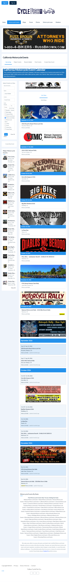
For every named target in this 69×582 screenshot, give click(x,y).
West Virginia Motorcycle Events (39, 535)
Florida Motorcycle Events (45, 505)
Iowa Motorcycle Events (47, 509)
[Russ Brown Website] (34, 48)
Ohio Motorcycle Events (44, 525)
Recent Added (28, 62)
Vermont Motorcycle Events (32, 533)
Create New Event (49, 62)
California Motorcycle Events (47, 501)
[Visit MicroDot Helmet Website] (43, 88)
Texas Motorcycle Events (48, 531)
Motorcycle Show (8, 120)
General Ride (9, 114)
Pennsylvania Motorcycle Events (50, 527)
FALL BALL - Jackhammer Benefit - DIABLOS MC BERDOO (38, 256)
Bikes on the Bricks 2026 (15, 192)
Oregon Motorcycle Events (34, 527)
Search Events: (7, 85)
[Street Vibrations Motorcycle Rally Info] (43, 336)
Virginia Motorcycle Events (46, 533)
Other (7, 123)
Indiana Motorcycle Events (33, 509)
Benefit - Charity (10, 110)
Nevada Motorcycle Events (51, 519)
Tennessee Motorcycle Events (33, 531)
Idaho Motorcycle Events (47, 507)
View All (13, 288)
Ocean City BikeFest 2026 (15, 165)
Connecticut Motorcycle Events (35, 503)
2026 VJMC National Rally (29, 150)
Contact (33, 565)
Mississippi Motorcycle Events (32, 517)
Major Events (17, 62)
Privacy (16, 565)
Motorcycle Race (10, 116)
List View (43, 95)
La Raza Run (25, 230)
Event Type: (11, 108)
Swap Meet (9, 129)
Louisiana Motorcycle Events (48, 511)
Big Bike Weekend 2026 (28, 203)
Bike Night (8, 112)
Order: (5, 97)
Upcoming (8, 62)
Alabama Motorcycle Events (31, 499)
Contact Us (46, 551)
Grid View (43, 100)
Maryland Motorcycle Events (38, 513)
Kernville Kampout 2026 (28, 177)
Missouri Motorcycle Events (47, 517)
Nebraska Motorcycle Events (36, 519)
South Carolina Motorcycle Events (42, 529)
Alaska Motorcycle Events (45, 499)
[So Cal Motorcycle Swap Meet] (43, 402)
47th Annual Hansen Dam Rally (30, 283)
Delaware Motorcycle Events (51, 503)
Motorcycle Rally (10, 118)
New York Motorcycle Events (34, 523)
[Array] (43, 112)
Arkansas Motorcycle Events (32, 501)
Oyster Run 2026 (13, 281)
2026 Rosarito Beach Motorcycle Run (32, 124)
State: (5, 90)
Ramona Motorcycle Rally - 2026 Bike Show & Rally (36, 310)
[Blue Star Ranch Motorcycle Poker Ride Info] (43, 393)
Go (6, 134)
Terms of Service (24, 565)
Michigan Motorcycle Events (39, 515)
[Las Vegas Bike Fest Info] (43, 462)
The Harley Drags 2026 (14, 237)
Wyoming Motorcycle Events (45, 537)
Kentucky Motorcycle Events (32, 511)
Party (7, 125)
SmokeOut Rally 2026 (14, 184)
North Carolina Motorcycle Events (51, 523)
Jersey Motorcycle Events (45, 521)
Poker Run (8, 127)
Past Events (38, 62)
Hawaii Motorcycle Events (33, 507)
